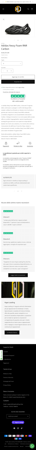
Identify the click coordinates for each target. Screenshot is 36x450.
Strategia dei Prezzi (8, 381)
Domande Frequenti (8, 355)
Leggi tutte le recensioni (18, 275)
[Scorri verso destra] (22, 40)
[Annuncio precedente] (3, 2)
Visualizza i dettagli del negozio (11, 92)
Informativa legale (29, 446)
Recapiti (22, 446)
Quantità (3, 67)
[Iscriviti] (27, 416)
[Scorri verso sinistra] (14, 40)
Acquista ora (18, 81)
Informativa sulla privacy (25, 443)
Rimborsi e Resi (18, 146)
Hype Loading (12, 441)
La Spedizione (7, 359)
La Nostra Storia (12, 332)
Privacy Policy (7, 385)
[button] (3, 9)
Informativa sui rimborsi (13, 443)
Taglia (2, 60)
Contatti (5, 351)
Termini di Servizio (8, 377)
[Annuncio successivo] (33, 2)
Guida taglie (4, 57)
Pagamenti (6, 146)
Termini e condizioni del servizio (11, 446)
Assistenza (30, 146)
